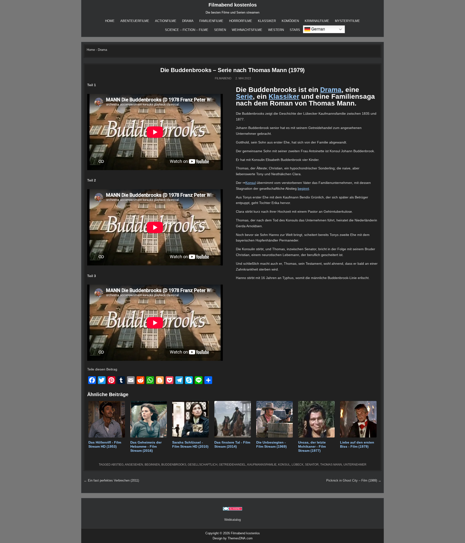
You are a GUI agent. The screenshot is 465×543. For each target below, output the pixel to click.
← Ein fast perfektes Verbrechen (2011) (111, 480)
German (317, 29)
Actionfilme (165, 21)
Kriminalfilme (317, 21)
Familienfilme (211, 21)
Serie (244, 96)
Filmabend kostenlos (233, 5)
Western (276, 30)
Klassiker (267, 21)
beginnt (303, 188)
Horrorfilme (240, 21)
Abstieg (117, 464)
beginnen (152, 464)
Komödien (290, 21)
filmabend (223, 78)
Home (110, 21)
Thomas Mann (331, 464)
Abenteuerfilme (134, 21)
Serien (220, 30)
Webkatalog (232, 519)
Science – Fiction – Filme (186, 30)
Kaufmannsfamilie (262, 464)
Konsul (250, 183)
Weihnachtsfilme (247, 30)
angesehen (134, 464)
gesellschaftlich (202, 464)
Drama (188, 21)
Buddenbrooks (173, 464)
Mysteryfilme (347, 21)
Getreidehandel (232, 464)
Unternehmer (354, 464)
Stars (295, 30)
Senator (312, 464)
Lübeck (297, 464)
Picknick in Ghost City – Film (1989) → (353, 480)
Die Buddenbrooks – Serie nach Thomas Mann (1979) (232, 70)
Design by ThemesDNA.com (233, 538)
